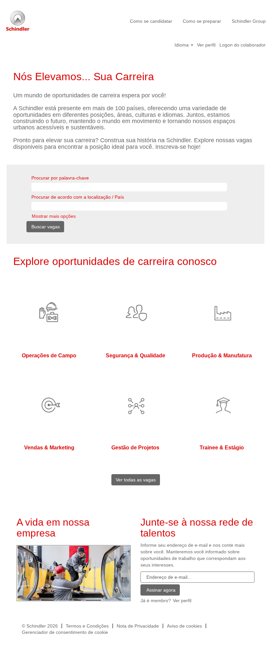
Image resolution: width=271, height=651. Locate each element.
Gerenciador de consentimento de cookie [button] (65, 632)
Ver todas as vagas (136, 479)
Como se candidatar (151, 21)
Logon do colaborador (242, 45)
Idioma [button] (182, 45)
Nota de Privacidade (138, 626)
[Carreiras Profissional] (74, 573)
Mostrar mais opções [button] (54, 216)
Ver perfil (206, 45)
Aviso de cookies (184, 626)
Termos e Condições (87, 626)
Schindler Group (249, 21)
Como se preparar (202, 21)
